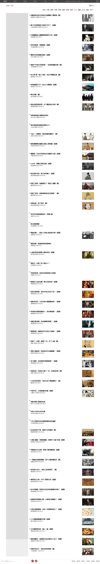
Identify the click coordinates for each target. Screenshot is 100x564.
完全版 (7, 5)
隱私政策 (93, 561)
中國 (48, 10)
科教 (55, 10)
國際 (52, 10)
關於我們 (73, 561)
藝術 (71, 10)
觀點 (79, 10)
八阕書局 (88, 561)
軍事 (59, 10)
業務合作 (83, 561)
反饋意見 (78, 561)
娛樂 (67, 10)
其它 (91, 10)
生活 (83, 10)
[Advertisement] (17, 35)
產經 (87, 10)
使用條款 (97, 561)
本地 (44, 10)
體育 (63, 10)
